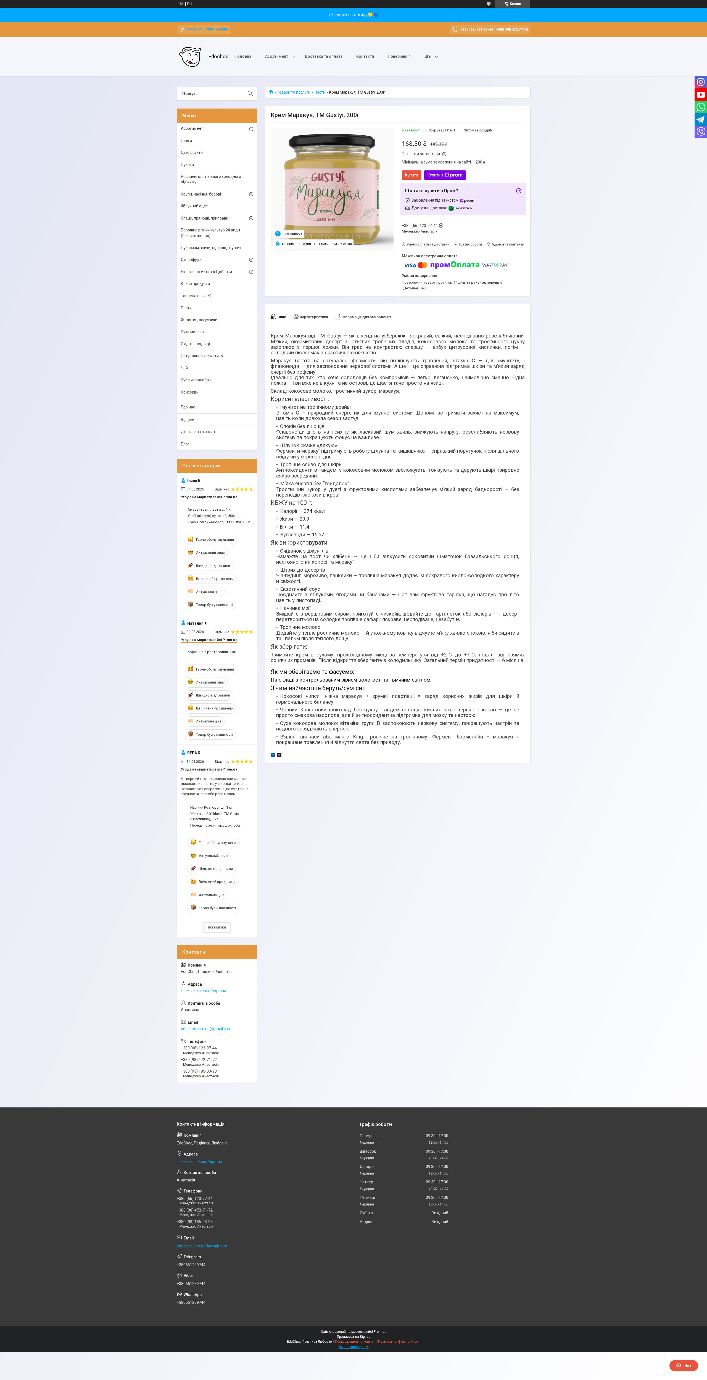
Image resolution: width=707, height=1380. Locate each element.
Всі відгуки (217, 927)
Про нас (188, 407)
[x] (279, 756)
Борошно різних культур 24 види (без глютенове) (210, 233)
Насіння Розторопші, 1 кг (211, 807)
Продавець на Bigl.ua (353, 1337)
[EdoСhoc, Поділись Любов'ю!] (190, 56)
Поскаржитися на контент (355, 1342)
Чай (184, 368)
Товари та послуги (293, 92)
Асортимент (276, 56)
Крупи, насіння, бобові (201, 194)
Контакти (365, 56)
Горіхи (186, 140)
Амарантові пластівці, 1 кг (210, 509)
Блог (185, 444)
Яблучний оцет (194, 206)
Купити (411, 175)
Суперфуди (191, 259)
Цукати (187, 164)
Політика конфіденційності (399, 1342)
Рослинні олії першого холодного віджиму (211, 179)
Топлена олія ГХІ (196, 296)
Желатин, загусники (199, 320)
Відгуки (187, 419)
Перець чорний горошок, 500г (215, 825)
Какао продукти (195, 283)
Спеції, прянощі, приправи (204, 218)
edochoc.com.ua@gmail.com (206, 1029)
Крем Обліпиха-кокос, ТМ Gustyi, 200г (219, 522)
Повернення (399, 56)
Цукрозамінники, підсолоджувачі (211, 248)
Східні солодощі (195, 344)
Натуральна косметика (202, 356)
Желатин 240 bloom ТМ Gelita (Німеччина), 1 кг (214, 816)
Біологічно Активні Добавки (206, 272)
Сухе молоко (192, 332)
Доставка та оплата (323, 56)
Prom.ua (380, 1332)
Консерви (190, 392)
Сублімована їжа (196, 380)
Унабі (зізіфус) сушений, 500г (211, 516)
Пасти (320, 92)
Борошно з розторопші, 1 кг (212, 652)
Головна (243, 56)
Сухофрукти (192, 152)
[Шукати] (250, 93)
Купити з (435, 175)
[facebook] (273, 756)
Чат (688, 1365)
